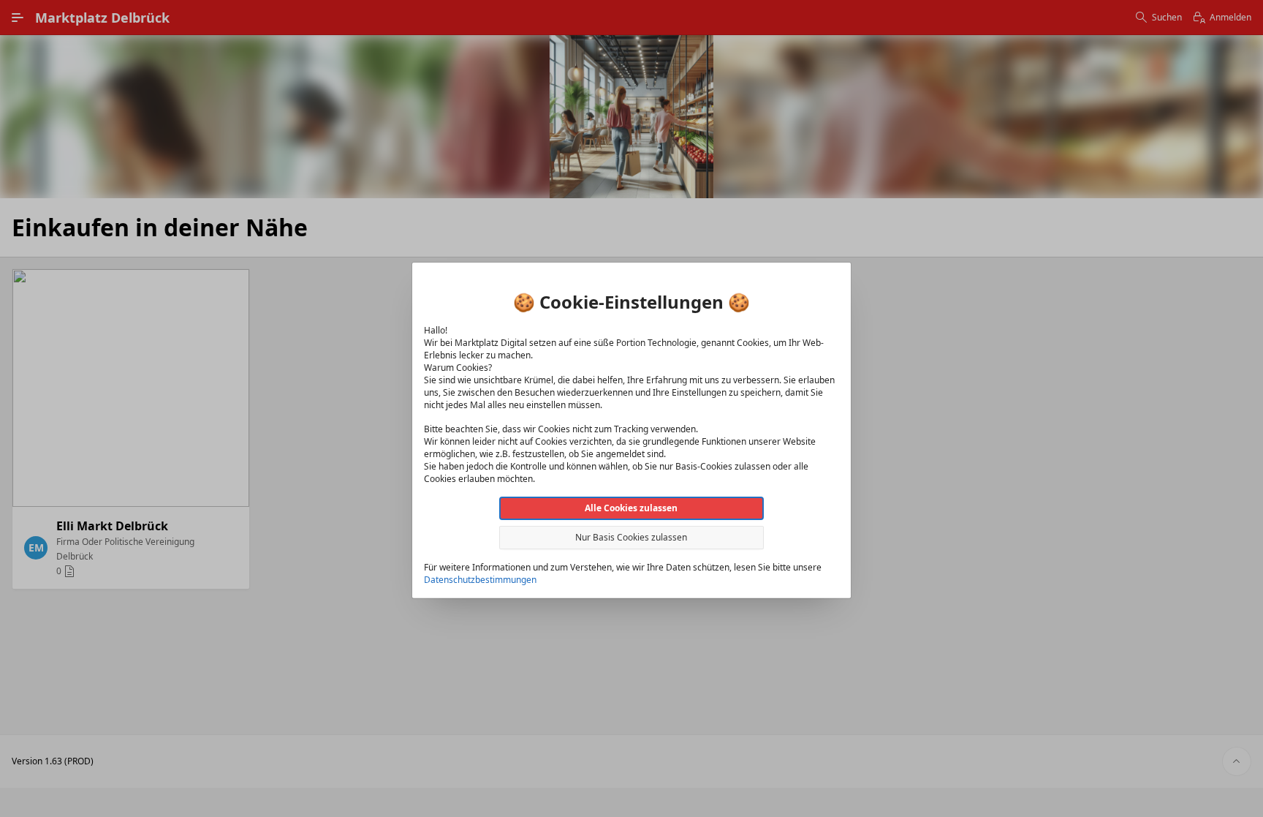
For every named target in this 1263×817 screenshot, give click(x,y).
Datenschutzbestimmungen (480, 579)
